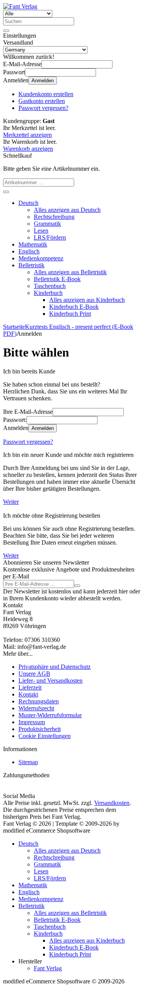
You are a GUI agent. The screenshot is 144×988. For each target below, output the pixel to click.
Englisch (29, 251)
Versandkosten (111, 803)
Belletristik (31, 265)
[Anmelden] (77, 586)
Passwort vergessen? (28, 441)
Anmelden (42, 80)
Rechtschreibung (54, 216)
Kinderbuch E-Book (74, 306)
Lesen (41, 230)
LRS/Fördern (50, 237)
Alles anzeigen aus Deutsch (67, 210)
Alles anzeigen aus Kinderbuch (87, 300)
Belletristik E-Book (57, 279)
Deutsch (28, 203)
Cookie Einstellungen (44, 736)
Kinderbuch (48, 293)
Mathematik (32, 244)
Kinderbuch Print (70, 313)
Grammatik (47, 223)
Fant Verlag (48, 968)
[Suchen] (6, 31)
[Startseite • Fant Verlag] (20, 6)
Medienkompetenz (40, 258)
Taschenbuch (50, 286)
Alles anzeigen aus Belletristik (70, 272)
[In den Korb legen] (6, 192)
